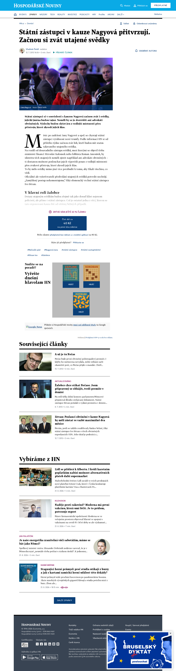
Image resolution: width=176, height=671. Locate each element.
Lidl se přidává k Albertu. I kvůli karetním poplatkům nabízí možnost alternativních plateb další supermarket (82, 472)
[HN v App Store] (49, 657)
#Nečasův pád (34, 250)
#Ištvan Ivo (33, 255)
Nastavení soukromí (101, 634)
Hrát (71, 284)
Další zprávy (64, 600)
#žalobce (45, 255)
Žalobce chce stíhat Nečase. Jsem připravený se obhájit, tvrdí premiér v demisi (79, 388)
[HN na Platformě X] (37, 644)
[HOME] (15, 14)
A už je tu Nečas (65, 354)
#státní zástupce (69, 250)
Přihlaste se (78, 242)
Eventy (128, 630)
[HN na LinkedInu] (49, 644)
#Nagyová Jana (51, 250)
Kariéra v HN (74, 638)
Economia (73, 634)
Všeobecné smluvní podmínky (105, 638)
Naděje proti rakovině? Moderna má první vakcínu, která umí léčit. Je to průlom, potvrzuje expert (82, 508)
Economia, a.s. (39, 629)
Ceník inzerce (74, 642)
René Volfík (42, 107)
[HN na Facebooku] (41, 644)
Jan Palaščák (26, 536)
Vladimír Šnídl (32, 49)
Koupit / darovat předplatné (137, 625)
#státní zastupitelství (91, 250)
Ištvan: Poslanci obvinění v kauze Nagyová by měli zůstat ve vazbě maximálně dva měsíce (82, 420)
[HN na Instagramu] (45, 644)
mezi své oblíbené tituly (84, 325)
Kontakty (72, 625)
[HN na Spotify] (53, 644)
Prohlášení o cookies (101, 630)
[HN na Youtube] (58, 644)
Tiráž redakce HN (76, 630)
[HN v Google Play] (30, 657)
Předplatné (160, 5)
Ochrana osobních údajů (103, 625)
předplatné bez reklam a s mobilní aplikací (69, 235)
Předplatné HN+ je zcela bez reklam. (99, 337)
